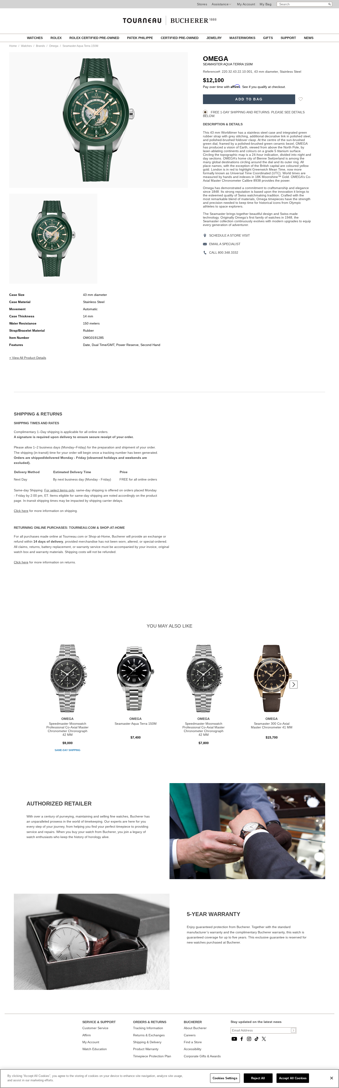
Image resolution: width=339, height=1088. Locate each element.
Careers (190, 1035)
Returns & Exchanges (149, 1035)
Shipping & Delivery (147, 1042)
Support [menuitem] (289, 38)
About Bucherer (195, 1028)
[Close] (332, 1078)
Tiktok (256, 1039)
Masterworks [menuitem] (242, 38)
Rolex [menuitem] (56, 38)
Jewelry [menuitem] (214, 38)
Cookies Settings (225, 1078)
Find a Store (193, 1042)
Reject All (258, 1078)
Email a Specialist (225, 244)
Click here (21, 511)
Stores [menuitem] (202, 4)
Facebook (242, 1039)
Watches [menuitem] (35, 38)
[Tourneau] (169, 19)
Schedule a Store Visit (229, 235)
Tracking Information (148, 1028)
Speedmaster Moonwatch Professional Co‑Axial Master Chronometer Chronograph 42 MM (67, 729)
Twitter (264, 1039)
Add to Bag (249, 99)
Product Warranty (145, 1049)
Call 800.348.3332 (223, 252)
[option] (53, 239)
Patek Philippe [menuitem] (140, 38)
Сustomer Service (95, 1028)
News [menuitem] (308, 38)
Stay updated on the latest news (256, 1022)
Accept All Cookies (292, 1078)
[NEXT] (293, 684)
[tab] (92, 414)
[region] (169, 1078)
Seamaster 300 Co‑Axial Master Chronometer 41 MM (271, 725)
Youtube (234, 1039)
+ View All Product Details (27, 358)
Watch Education (94, 1049)
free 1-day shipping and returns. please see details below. (254, 114)
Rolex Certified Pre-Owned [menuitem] (94, 38)
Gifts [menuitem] (268, 38)
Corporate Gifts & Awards (202, 1056)
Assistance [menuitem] (220, 4)
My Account (246, 4)
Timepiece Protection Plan (152, 1056)
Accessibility (192, 1049)
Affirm (86, 1035)
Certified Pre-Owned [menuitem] (180, 38)
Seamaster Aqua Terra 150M (136, 723)
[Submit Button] (293, 1030)
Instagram (249, 1039)
